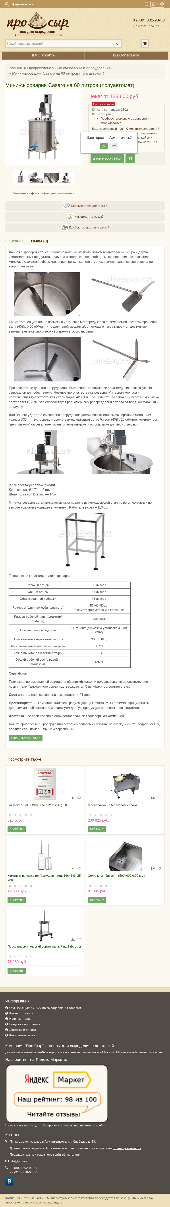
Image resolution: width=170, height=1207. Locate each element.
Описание (14, 241)
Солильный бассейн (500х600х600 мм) (116, 875)
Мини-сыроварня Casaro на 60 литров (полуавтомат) (58, 73)
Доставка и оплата (22, 1029)
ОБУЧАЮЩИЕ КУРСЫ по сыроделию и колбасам (45, 1008)
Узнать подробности (25, 738)
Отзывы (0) (37, 241)
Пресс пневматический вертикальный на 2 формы (44, 946)
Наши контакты (20, 1018)
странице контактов (127, 1148)
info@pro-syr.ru (20, 1161)
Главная (15, 68)
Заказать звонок (147, 26)
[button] (11, 127)
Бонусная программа (24, 1024)
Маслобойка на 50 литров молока (112, 805)
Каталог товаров (21, 1013)
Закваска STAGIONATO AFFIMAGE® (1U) (37, 805)
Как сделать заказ (22, 1035)
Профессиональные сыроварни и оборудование (69, 68)
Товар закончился (108, 158)
